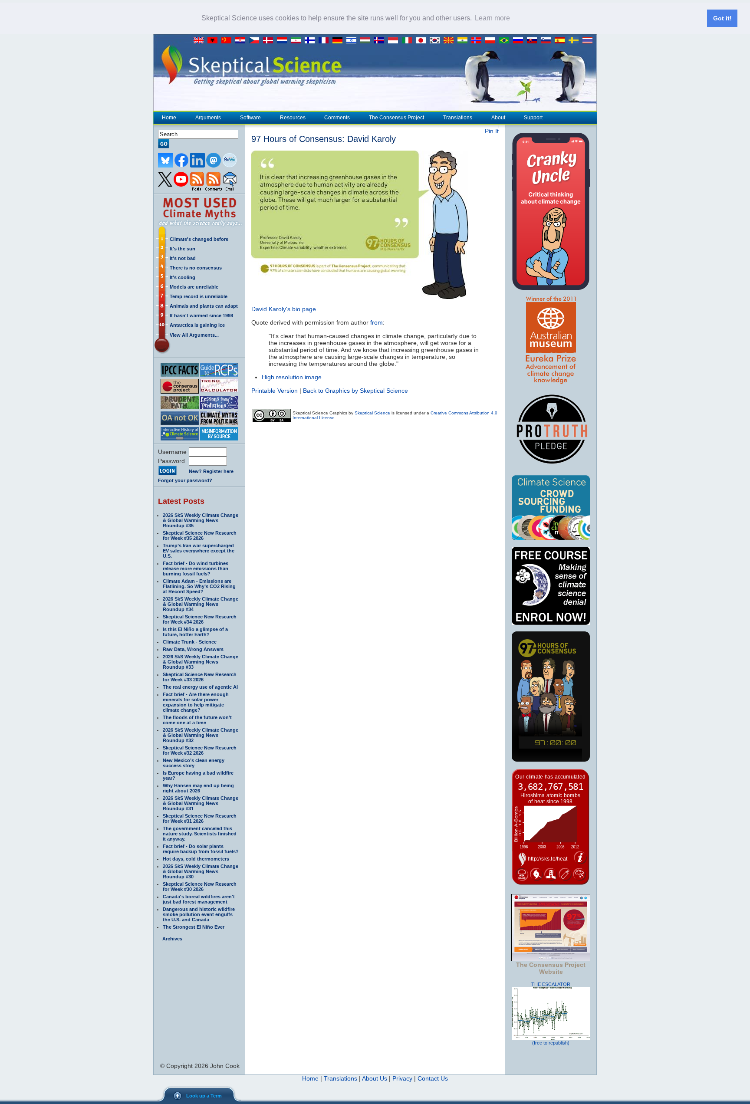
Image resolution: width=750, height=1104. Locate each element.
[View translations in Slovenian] (548, 40)
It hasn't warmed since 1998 (201, 315)
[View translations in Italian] (409, 40)
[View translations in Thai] (588, 40)
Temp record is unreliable (198, 296)
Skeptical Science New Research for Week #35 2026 (200, 535)
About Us (374, 1078)
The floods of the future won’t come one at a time (197, 720)
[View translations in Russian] (520, 40)
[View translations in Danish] (270, 40)
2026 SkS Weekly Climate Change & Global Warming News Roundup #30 (200, 871)
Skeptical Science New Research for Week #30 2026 (200, 886)
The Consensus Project (396, 118)
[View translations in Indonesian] (395, 40)
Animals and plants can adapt (204, 306)
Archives (172, 938)
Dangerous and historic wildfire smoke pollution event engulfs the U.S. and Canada (199, 914)
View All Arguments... (194, 335)
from (376, 322)
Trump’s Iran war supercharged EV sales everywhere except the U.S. (198, 551)
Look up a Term (204, 1095)
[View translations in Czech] (256, 40)
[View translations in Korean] (437, 40)
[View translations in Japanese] (423, 40)
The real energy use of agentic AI (200, 687)
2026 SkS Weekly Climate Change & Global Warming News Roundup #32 (200, 735)
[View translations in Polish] (492, 40)
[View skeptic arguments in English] (200, 40)
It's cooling (182, 277)
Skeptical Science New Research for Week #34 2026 (200, 619)
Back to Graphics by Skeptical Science (355, 390)
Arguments (208, 118)
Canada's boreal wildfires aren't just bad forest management (199, 899)
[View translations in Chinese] (228, 40)
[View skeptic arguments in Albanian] (214, 40)
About (498, 118)
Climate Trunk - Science (190, 641)
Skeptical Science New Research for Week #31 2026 (200, 818)
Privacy (402, 1078)
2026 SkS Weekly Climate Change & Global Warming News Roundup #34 (200, 604)
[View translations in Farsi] (298, 40)
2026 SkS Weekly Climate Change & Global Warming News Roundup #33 (200, 662)
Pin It (492, 131)
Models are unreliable (194, 286)
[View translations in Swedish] (575, 40)
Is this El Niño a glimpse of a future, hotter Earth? (195, 632)
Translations (457, 118)
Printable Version (274, 390)
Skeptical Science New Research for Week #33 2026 (200, 677)
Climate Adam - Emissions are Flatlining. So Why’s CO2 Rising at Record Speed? (199, 586)
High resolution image (292, 377)
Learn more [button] (492, 18)
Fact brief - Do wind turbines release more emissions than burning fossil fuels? (195, 568)
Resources (293, 118)
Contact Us (433, 1078)
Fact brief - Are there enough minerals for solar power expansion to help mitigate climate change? (196, 702)
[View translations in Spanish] (562, 40)
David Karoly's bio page (283, 309)
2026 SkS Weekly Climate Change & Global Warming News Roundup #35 (200, 520)
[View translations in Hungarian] (367, 40)
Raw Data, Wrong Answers (193, 649)
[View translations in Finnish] (312, 40)
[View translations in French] (325, 40)
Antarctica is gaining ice (197, 325)
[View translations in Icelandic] (381, 40)
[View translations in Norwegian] (478, 40)
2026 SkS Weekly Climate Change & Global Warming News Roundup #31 (200, 803)
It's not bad (183, 258)
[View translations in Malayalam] (464, 40)
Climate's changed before (199, 239)
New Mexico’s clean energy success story (193, 763)
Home (169, 118)
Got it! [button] (722, 18)
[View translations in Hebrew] (353, 40)
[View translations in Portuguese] (506, 40)
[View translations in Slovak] (534, 40)
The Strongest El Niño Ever (193, 927)
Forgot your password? (185, 480)
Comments (337, 118)
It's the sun (182, 248)
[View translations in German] (339, 40)
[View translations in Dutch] (284, 40)
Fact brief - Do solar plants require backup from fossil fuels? (201, 849)
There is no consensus (196, 267)
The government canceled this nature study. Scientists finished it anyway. (200, 833)
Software (250, 118)
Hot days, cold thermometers (196, 858)
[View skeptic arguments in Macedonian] (450, 40)
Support (533, 118)
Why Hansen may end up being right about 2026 (198, 788)
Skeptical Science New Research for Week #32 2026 (200, 750)
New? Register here (211, 471)
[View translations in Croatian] (242, 40)
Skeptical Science (372, 413)
